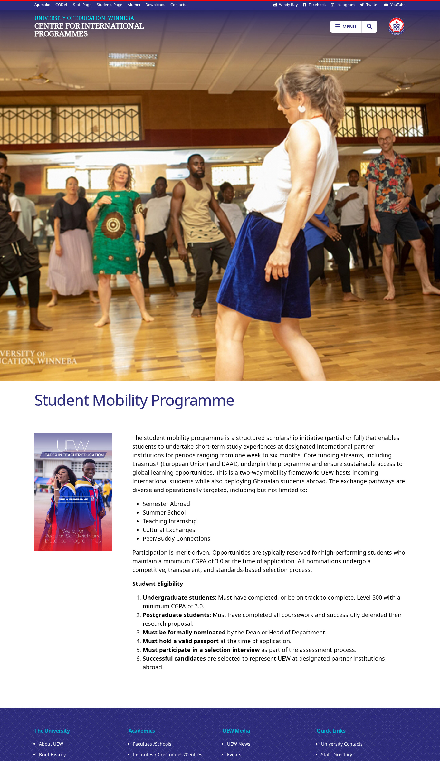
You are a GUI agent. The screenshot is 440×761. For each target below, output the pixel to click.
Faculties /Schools (152, 744)
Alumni (134, 4)
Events (234, 754)
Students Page (109, 4)
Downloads (155, 4)
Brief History (52, 754)
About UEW (51, 744)
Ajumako (42, 4)
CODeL (61, 4)
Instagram (345, 4)
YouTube (397, 4)
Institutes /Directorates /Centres (167, 754)
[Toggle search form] (369, 27)
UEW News (238, 744)
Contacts (178, 4)
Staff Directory (336, 754)
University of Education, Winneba (84, 18)
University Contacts (342, 744)
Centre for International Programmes (89, 29)
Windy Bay (288, 4)
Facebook (317, 4)
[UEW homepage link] (396, 26)
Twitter (372, 4)
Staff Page (82, 4)
